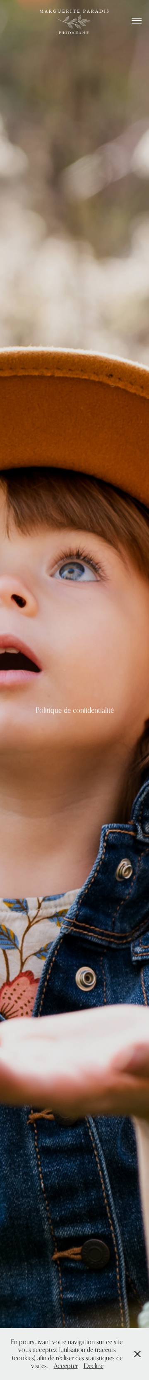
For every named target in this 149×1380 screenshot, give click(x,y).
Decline (93, 1366)
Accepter (66, 1366)
